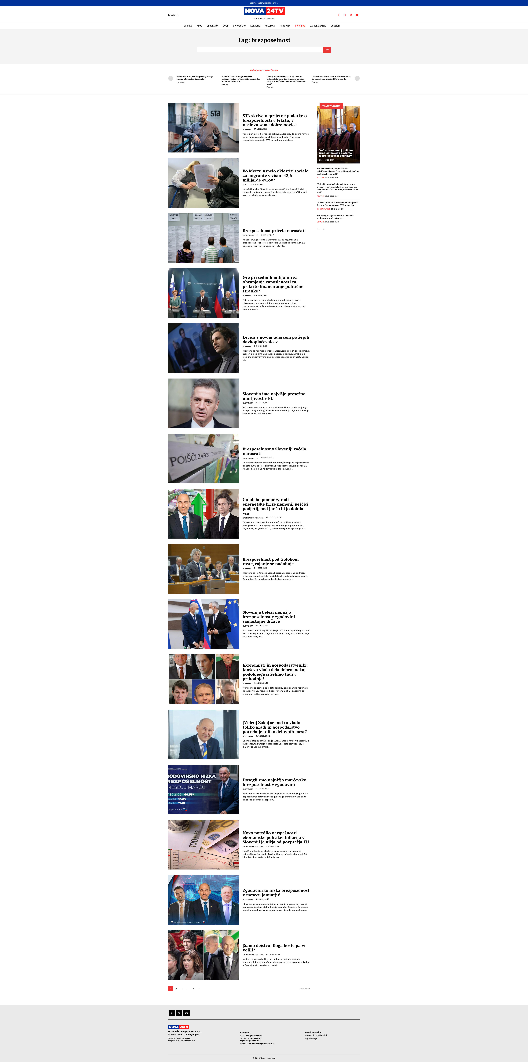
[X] (351, 15)
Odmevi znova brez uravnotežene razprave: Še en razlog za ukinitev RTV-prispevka (331, 77)
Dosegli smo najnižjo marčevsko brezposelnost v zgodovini (274, 782)
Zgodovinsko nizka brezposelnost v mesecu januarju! (276, 893)
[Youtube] (357, 15)
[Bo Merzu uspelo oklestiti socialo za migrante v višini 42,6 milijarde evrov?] (203, 183)
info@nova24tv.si (254, 1036)
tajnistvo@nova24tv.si (250, 1041)
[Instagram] (345, 15)
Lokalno (320, 222)
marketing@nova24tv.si (263, 1043)
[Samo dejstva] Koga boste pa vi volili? (274, 948)
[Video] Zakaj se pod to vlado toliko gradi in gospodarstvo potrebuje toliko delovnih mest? (275, 727)
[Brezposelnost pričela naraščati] (203, 238)
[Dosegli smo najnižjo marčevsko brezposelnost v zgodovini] (203, 789)
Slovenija (248, 403)
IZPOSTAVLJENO (323, 209)
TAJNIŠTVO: (245, 1039)
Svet (245, 185)
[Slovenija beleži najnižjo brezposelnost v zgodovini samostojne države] (203, 624)
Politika (247, 129)
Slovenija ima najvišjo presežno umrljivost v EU (274, 396)
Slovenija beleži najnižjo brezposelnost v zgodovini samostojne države (269, 616)
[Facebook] (338, 15)
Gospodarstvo (250, 235)
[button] (174, 15)
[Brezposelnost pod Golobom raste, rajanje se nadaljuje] (203, 569)
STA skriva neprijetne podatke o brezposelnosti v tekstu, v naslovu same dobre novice (275, 120)
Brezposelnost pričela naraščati (274, 230)
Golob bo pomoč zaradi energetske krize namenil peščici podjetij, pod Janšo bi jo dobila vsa (275, 506)
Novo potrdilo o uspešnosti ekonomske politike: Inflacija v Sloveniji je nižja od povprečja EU (276, 837)
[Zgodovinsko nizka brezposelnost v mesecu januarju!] (203, 900)
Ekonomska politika (253, 518)
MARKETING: (246, 1043)
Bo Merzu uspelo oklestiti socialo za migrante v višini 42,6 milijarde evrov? (276, 175)
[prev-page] (170, 78)
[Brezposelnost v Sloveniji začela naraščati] (203, 458)
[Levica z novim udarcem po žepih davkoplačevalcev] (203, 348)
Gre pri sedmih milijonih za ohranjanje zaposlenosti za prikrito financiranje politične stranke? (273, 284)
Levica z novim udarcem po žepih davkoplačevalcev (276, 339)
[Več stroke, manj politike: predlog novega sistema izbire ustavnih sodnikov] (338, 134)
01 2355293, (256, 1039)
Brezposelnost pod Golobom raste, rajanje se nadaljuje (271, 561)
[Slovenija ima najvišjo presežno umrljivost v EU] (203, 403)
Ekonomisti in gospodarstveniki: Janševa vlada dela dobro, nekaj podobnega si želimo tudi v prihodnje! (275, 671)
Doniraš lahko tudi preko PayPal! (264, 3)
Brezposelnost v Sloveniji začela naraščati (274, 451)
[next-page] (357, 78)
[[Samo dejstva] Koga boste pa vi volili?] (203, 955)
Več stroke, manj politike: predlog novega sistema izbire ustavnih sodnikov (195, 77)
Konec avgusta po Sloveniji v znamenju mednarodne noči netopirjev (335, 216)
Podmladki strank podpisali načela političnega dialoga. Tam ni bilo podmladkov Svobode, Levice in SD (241, 79)
